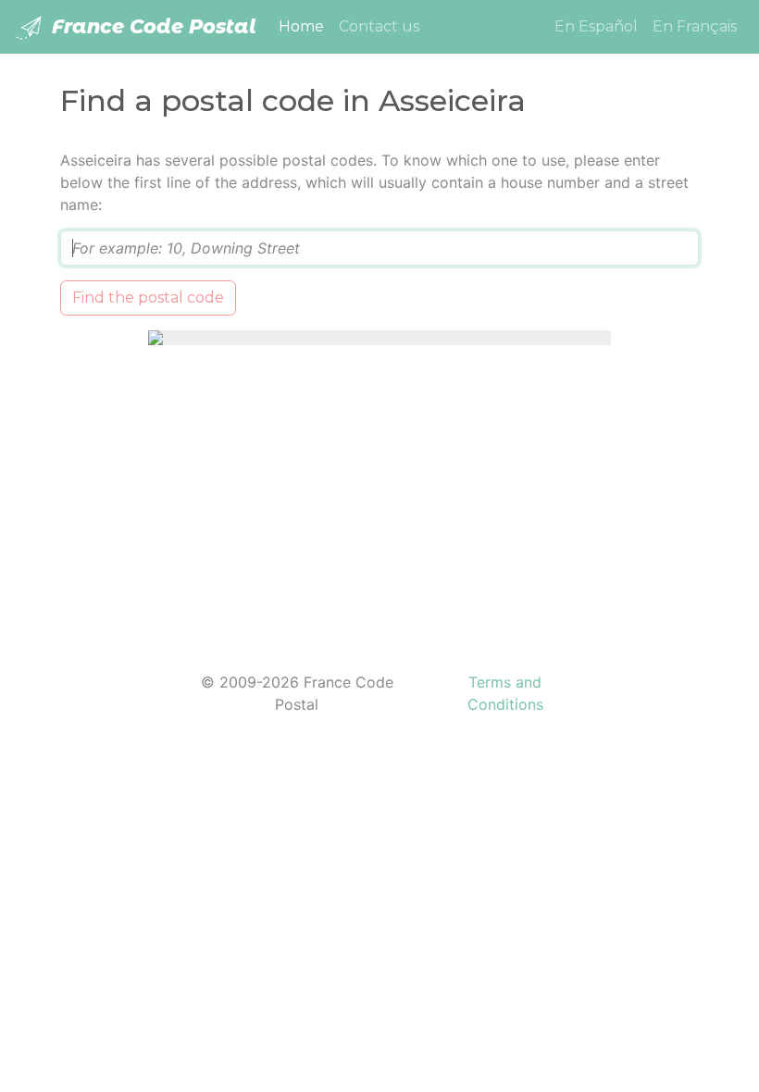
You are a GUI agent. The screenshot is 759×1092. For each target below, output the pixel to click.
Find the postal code (148, 297)
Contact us (379, 26)
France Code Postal (151, 26)
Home (305, 26)
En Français (695, 26)
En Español (596, 26)
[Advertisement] (379, 497)
